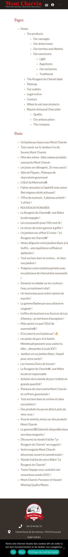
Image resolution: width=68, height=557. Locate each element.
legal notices (34, 537)
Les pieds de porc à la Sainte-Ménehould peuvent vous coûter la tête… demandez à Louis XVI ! (41, 343)
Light (42, 58)
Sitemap (32, 84)
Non (22, 552)
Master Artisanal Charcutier (44, 109)
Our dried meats (43, 43)
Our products (35, 33)
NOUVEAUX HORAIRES (35, 207)
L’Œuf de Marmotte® (34, 182)
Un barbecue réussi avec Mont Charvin (44, 142)
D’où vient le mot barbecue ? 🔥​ (39, 333)
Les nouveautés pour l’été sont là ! (41, 222)
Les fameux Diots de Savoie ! (38, 363)
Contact (32, 99)
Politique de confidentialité (43, 552)
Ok (13, 552)
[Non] (64, 548)
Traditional (46, 74)
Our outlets (34, 89)
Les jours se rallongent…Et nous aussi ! (44, 167)
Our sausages (41, 38)
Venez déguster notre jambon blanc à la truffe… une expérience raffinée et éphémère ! (44, 248)
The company (41, 124)
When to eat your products (43, 104)
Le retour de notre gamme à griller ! (42, 227)
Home (24, 28)
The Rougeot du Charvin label (45, 79)
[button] (46, 5)
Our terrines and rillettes (48, 48)
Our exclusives (48, 69)
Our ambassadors (44, 119)
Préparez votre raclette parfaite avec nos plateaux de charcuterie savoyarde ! (44, 273)
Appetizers (46, 63)
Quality (37, 114)
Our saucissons (42, 53)
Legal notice (34, 94)
